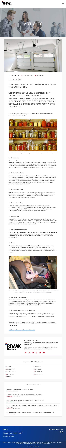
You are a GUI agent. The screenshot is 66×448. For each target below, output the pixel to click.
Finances (38, 366)
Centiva (36, 446)
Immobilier (38, 369)
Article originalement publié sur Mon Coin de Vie (22, 330)
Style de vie (39, 374)
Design (9, 376)
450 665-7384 (10, 436)
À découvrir (14, 75)
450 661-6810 (9, 435)
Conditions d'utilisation (30, 443)
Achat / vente (11, 371)
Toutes (9, 366)
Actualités (10, 374)
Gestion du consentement (43, 443)
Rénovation (38, 371)
